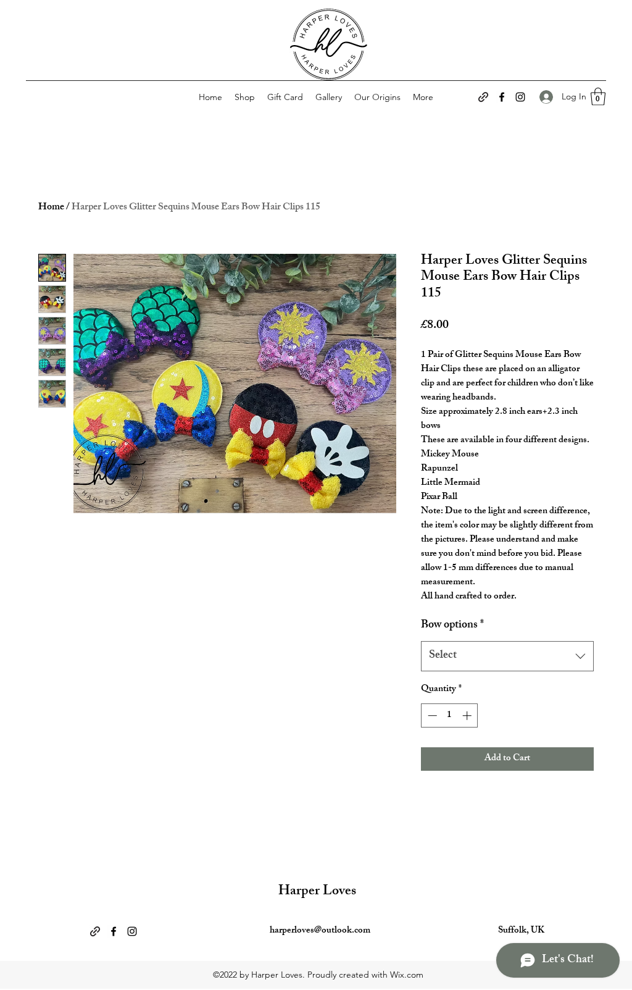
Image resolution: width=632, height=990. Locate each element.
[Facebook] (502, 97)
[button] (598, 97)
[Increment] (468, 715)
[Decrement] (431, 715)
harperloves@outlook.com (320, 931)
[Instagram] (520, 97)
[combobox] (507, 656)
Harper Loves (317, 892)
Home (51, 208)
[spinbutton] (449, 715)
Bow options (452, 626)
